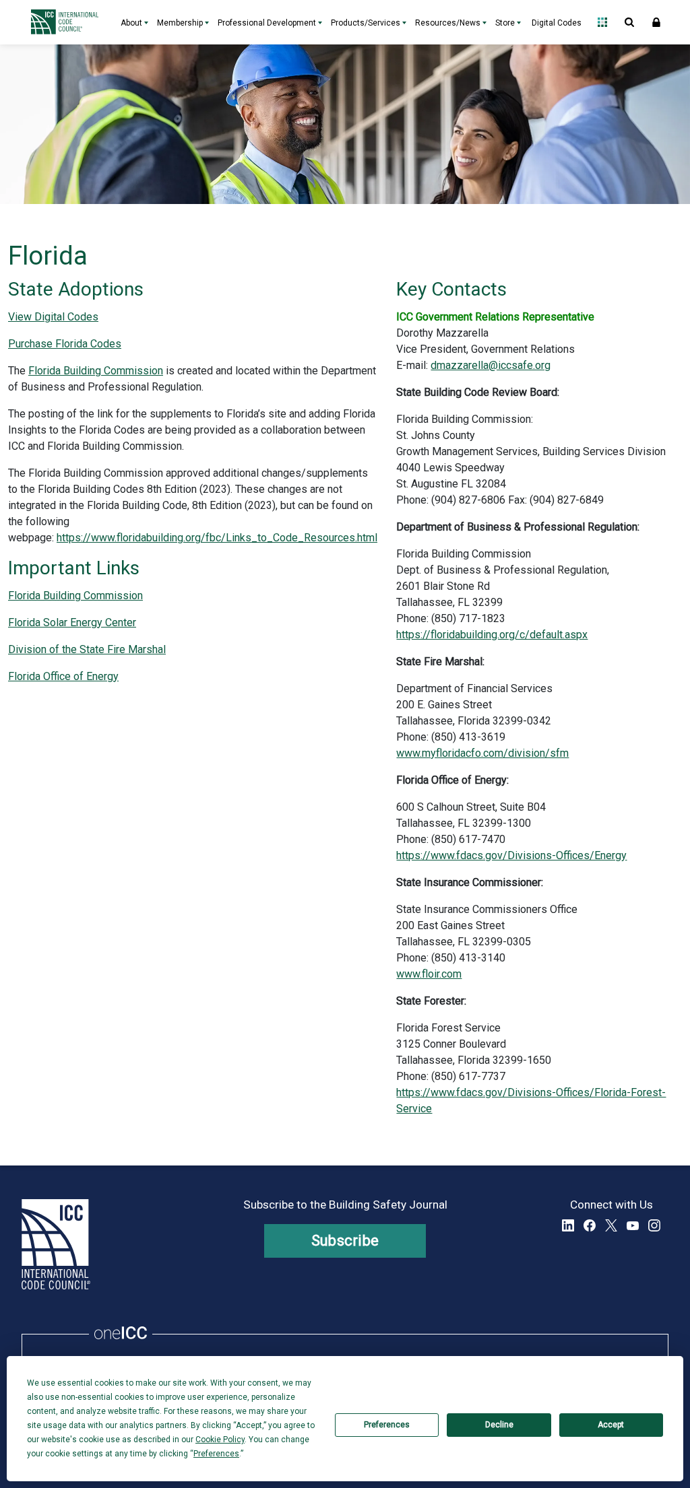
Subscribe (345, 1240)
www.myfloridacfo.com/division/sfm (482, 753)
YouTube (633, 1225)
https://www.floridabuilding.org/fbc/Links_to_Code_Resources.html (217, 537)
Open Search (629, 22)
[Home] (68, 22)
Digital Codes (557, 23)
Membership (180, 23)
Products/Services (365, 23)
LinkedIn (568, 1225)
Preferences (387, 1424)
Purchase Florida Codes (64, 343)
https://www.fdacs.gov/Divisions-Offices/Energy (511, 855)
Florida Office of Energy (63, 676)
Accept (611, 1424)
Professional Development (267, 23)
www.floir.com (429, 974)
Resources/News (447, 23)
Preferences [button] (216, 1453)
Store (505, 23)
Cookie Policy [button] (220, 1439)
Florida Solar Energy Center (72, 622)
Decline (499, 1424)
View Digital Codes (53, 316)
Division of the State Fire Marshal (87, 649)
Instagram (654, 1225)
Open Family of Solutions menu (602, 22)
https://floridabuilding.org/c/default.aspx (492, 634)
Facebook (590, 1225)
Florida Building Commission (95, 370)
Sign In (656, 22)
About (131, 23)
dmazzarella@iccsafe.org (491, 365)
